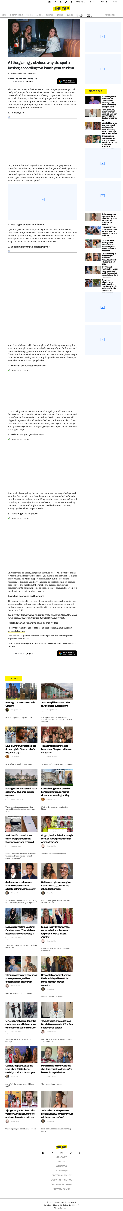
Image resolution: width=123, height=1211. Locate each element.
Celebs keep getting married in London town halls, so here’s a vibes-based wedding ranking (55, 792)
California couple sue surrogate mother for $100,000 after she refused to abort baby (56, 885)
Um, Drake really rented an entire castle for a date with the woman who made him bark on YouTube (20, 1024)
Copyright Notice (61, 1180)
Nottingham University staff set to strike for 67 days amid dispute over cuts (21, 792)
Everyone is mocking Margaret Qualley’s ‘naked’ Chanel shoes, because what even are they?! (20, 930)
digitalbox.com (63, 1208)
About (61, 1162)
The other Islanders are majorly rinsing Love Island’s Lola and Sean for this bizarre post (109, 285)
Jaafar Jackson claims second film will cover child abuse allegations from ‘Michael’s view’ (20, 885)
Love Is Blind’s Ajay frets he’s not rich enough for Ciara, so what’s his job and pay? (20, 749)
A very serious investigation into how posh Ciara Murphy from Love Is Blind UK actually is (109, 141)
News (4, 15)
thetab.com (57, 1202)
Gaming (39, 15)
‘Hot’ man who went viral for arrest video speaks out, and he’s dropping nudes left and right (21, 978)
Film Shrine (90, 15)
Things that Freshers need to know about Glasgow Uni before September (56, 749)
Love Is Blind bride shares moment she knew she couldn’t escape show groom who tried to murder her (109, 128)
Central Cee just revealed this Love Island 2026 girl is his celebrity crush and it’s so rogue (20, 1069)
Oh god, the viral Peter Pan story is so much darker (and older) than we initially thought (57, 838)
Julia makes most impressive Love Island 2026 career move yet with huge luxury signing (57, 1113)
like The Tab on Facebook (52, 618)
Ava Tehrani (18, 81)
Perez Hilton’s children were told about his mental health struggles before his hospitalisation (56, 1069)
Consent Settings (61, 1184)
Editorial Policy (61, 1175)
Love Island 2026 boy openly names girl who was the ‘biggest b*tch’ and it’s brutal (109, 231)
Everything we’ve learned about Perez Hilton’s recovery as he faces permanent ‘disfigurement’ (109, 102)
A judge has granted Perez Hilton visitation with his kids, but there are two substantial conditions (20, 1113)
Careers (61, 1166)
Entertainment (16, 15)
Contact (93, 2)
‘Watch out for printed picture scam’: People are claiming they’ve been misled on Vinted (19, 838)
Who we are (81, 2)
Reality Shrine (80, 15)
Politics (49, 15)
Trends (30, 15)
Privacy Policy (61, 1189)
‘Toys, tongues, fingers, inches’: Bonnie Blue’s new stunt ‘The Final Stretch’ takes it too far (57, 1024)
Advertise (105, 2)
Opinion (60, 15)
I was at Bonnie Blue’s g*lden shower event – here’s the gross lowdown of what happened (109, 245)
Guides (70, 15)
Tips (115, 2)
